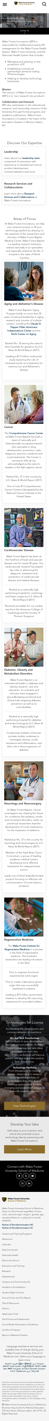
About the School (10, 1260)
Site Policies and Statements (15, 1319)
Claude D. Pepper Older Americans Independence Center (24, 327)
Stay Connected (9, 1249)
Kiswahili (41, 1369)
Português (17, 1369)
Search (43, 1)
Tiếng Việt (35, 1371)
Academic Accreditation (13, 1287)
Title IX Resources (10, 1303)
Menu (5, 2)
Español (8, 1364)
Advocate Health (10, 1255)
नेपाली (10, 1369)
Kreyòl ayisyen (15, 1366)
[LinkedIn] (29, 1183)
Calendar (6, 1244)
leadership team (31, 158)
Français (40, 1364)
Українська (21, 1371)
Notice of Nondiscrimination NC (17, 1224)
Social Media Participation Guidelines (20, 1324)
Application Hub (10, 1314)
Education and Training (13, 1266)
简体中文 (28, 1364)
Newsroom (7, 1239)
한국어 (38, 1366)
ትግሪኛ (12, 1371)
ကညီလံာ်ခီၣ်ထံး (28, 1366)
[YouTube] (33, 1176)
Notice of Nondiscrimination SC (17, 1228)
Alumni (5, 1308)
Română (25, 1369)
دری (34, 1364)
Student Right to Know (13, 1292)
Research (6, 1271)
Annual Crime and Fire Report (16, 1297)
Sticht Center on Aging (23, 334)
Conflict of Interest (11, 1330)
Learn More (24, 1149)
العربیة (15, 1364)
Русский (33, 1369)
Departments (8, 1276)
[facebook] (19, 1176)
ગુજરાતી (6, 1366)
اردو (28, 1371)
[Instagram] (22, 1183)
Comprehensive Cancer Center (26, 433)
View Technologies (24, 1105)
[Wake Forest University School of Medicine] (24, 1200)
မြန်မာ (21, 1364)
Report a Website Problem (15, 1335)
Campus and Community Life (16, 1282)
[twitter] (26, 1176)
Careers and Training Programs (17, 1233)
